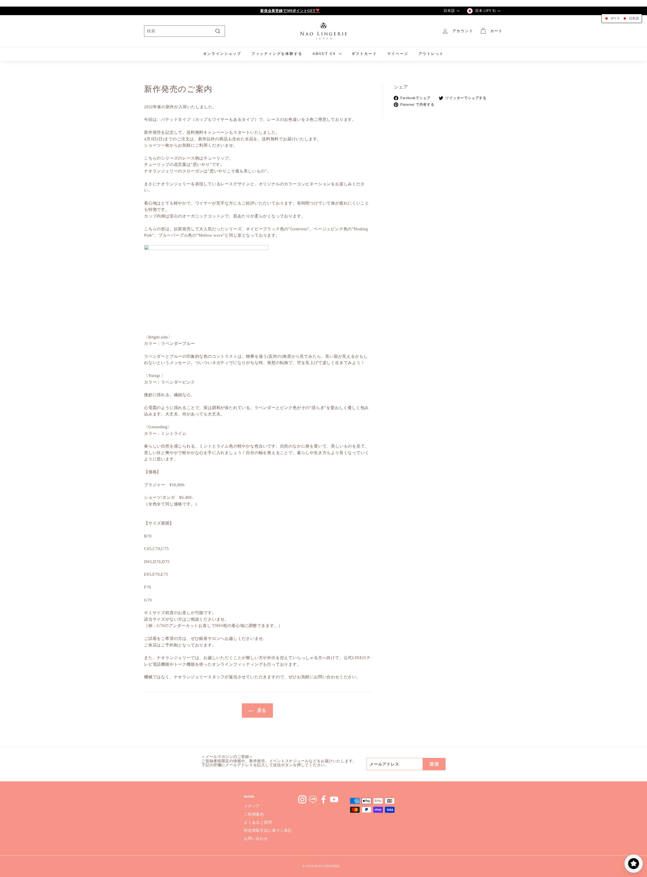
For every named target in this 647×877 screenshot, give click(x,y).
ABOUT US (324, 54)
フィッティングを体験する (277, 54)
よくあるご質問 (258, 822)
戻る (261, 710)
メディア (252, 806)
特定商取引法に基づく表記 (268, 830)
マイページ (397, 54)
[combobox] (184, 31)
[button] (622, 18)
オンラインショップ (222, 54)
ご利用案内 (254, 814)
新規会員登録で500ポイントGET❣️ (290, 11)
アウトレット (431, 54)
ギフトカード (364, 54)
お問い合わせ (256, 839)
